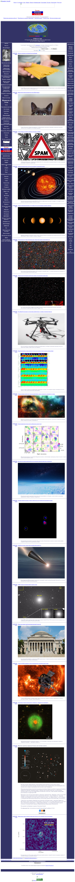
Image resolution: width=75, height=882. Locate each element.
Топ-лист (49, 2)
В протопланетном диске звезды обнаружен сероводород (30, 423)
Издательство (71, 83)
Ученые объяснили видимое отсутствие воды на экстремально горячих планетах (34, 205)
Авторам (6, 184)
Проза (70, 63)
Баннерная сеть (6, 221)
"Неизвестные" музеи (70, 127)
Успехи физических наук (6, 107)
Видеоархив (70, 135)
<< (12, 858)
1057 (28, 858)
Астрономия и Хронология (71, 162)
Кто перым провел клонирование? (6, 87)
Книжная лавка (37, 2)
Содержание (19, 2)
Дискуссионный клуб (70, 175)
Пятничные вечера (70, 194)
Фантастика (70, 236)
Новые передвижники (70, 120)
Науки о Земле (6, 128)
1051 (14, 858)
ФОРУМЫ (70, 172)
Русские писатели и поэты (6, 207)
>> (36, 858)
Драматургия (70, 68)
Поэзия (70, 66)
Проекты (6, 199)
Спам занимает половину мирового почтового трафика (29, 131)
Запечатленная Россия (70, 168)
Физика (6, 135)
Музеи (6, 170)
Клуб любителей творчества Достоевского (70, 198)
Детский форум (70, 189)
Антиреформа (6, 121)
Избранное (6, 209)
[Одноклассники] (42, 811)
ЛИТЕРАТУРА (70, 44)
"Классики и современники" (70, 93)
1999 (71, 247)
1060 (35, 858)
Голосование (44, 2)
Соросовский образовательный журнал (6, 124)
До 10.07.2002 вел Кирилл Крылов (37, 41)
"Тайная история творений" (70, 99)
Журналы (6, 204)
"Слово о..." (70, 96)
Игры (6, 172)
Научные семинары (6, 79)
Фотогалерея (70, 122)
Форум (70, 238)
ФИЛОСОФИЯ (70, 137)
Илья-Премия (71, 229)
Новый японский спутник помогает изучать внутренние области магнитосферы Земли (35, 350)
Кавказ (70, 59)
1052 (17, 858)
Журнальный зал (6, 71)
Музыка (70, 124)
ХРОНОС (70, 148)
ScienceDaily (6, 111)
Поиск (6, 197)
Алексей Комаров (39, 874)
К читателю (70, 51)
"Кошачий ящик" (70, 106)
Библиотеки (6, 211)
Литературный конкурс (70, 223)
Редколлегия (6, 182)
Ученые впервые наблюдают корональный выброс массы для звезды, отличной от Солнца (36, 393)
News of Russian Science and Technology (6, 76)
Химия (6, 137)
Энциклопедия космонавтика (6, 65)
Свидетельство (37, 45)
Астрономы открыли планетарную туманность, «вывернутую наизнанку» (33, 702)
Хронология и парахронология (6, 91)
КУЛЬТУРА (70, 115)
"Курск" (70, 57)
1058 (30, 858)
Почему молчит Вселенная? (6, 82)
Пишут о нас (6, 191)
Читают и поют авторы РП (6, 165)
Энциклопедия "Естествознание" (6, 69)
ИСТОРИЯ (70, 146)
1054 (21, 858)
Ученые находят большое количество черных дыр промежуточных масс (33, 275)
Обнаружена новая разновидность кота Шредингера (28, 92)
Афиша (6, 237)
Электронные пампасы (70, 234)
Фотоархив (6, 213)
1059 (33, 858)
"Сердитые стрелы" (70, 112)
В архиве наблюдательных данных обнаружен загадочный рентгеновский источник (35, 500)
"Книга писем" (70, 103)
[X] (44, 811)
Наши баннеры (6, 223)
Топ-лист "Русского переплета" (6, 219)
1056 (26, 858)
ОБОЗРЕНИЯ (71, 90)
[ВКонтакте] (40, 811)
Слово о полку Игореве (70, 156)
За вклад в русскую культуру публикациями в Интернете (70, 218)
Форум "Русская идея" (70, 181)
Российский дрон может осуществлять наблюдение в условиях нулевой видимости (35, 311)
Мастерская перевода (70, 211)
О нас (24, 2)
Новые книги (70, 79)
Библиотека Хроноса (6, 158)
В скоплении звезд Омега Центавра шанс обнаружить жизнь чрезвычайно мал (34, 239)
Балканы (71, 61)
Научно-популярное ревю (55, 18)
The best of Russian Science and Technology (6, 240)
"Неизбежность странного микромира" (26, 18)
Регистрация (53, 2)
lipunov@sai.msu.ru (50, 865)
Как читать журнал (6, 189)
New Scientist (6, 109)
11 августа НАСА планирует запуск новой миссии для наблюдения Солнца (33, 663)
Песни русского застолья (6, 174)
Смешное (6, 178)
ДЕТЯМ (70, 231)
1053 (19, 858)
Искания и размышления (71, 71)
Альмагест (6, 95)
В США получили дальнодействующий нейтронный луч (29, 545)
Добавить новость (70, 859)
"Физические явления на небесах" (10, 18)
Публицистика (70, 55)
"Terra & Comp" (46, 18)
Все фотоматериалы (70, 252)
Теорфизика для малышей (66, 18)
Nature (6, 104)
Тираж (6, 193)
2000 (71, 245)
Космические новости (6, 62)
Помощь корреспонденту (6, 859)
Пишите (27, 2)
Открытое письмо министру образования (6, 118)
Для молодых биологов (6, 153)
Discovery (6, 113)
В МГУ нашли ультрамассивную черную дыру (27, 584)
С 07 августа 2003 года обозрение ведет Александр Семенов (37, 39)
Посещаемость (6, 202)
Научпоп (6, 160)
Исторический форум (71, 186)
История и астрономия (6, 93)
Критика (70, 73)
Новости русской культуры (6, 230)
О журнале (6, 187)
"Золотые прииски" (70, 109)
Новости (32, 2)
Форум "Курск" (70, 183)
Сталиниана (70, 170)
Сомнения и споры (70, 76)
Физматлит (6, 73)
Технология (6, 132)
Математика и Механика (6, 130)
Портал (15, 2)
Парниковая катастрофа (6, 84)
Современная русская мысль (70, 140)
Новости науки (6, 233)
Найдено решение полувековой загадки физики (27, 53)
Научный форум (6, 47)
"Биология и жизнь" (38, 18)
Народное (6, 176)
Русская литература (6, 139)
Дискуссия (59, 2)
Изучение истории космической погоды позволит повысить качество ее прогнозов (35, 461)
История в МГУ (70, 153)
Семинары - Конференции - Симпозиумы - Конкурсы (37, 19)
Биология (6, 126)
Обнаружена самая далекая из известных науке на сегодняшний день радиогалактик (35, 816)
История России (70, 150)
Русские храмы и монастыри (70, 133)
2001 (71, 243)
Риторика (70, 130)
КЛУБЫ (70, 191)
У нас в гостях (70, 81)
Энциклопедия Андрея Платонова (70, 207)
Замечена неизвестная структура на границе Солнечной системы (31, 166)
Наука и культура (6, 97)
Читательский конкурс (71, 226)
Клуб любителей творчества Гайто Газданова (70, 202)
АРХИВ (70, 241)
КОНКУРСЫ (70, 213)
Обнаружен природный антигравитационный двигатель (29, 624)
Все (6, 227)
